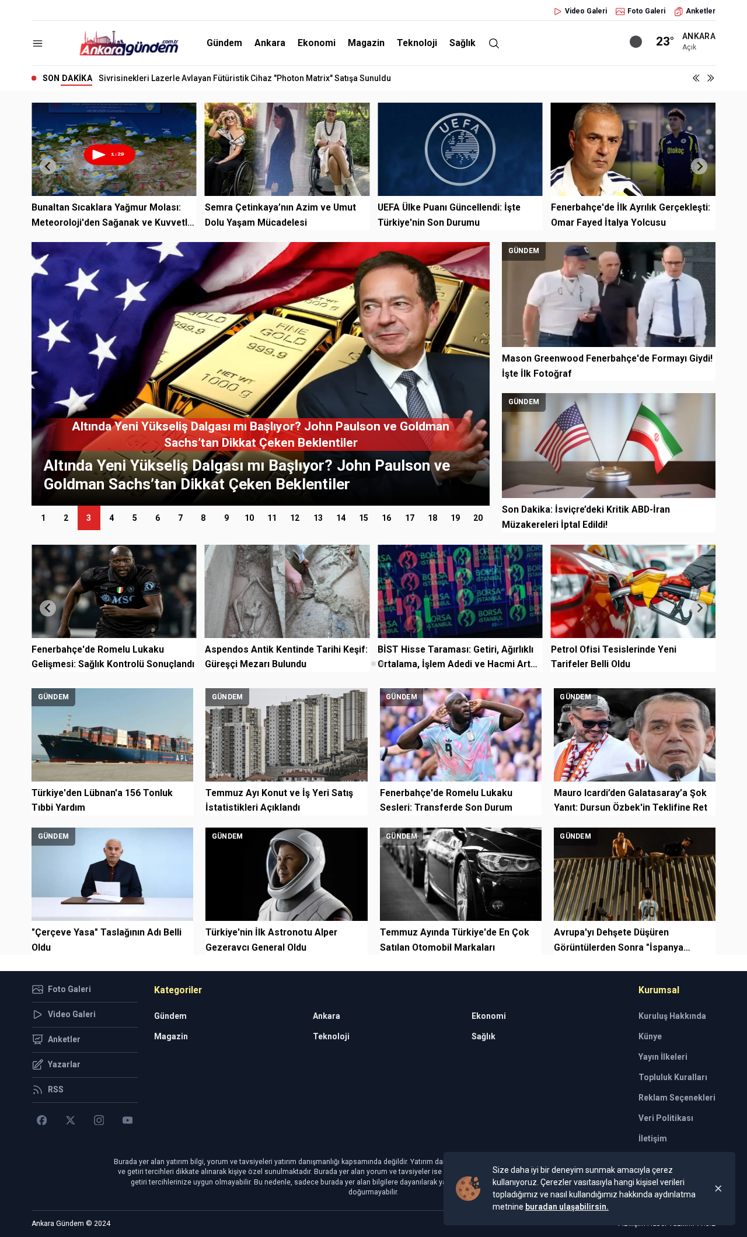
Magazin (366, 42)
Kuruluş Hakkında (672, 1016)
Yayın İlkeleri (662, 1056)
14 (340, 518)
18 (432, 518)
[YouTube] (127, 1120)
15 (363, 518)
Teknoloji (417, 42)
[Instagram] (99, 1120)
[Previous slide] (48, 166)
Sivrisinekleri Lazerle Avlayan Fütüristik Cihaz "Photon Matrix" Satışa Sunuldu (245, 78)
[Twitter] (70, 1120)
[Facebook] (42, 1120)
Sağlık (462, 42)
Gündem (224, 42)
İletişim (652, 1138)
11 (272, 518)
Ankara (269, 42)
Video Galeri (586, 11)
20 (478, 518)
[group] (276, 374)
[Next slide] (699, 166)
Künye (650, 1036)
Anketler (700, 11)
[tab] (365, 663)
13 (318, 518)
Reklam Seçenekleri (676, 1097)
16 (386, 518)
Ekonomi (317, 42)
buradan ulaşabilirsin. (567, 1206)
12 (294, 518)
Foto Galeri (646, 11)
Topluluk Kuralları (672, 1077)
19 (455, 518)
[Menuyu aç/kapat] (38, 43)
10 (249, 518)
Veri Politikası (665, 1118)
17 (409, 518)
